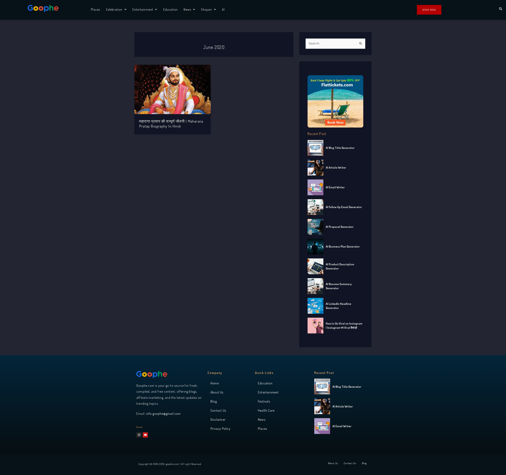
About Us (217, 392)
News (187, 9)
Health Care (266, 410)
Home (215, 383)
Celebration (114, 9)
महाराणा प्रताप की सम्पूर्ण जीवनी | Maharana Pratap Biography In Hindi (171, 124)
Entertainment (142, 9)
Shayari (206, 9)
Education (170, 9)
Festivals (264, 401)
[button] (116, 9)
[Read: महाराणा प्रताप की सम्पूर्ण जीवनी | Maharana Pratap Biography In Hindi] (172, 89)
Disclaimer (218, 419)
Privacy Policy (220, 429)
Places (95, 9)
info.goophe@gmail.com (163, 414)
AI (223, 9)
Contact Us (218, 410)
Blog (214, 401)
